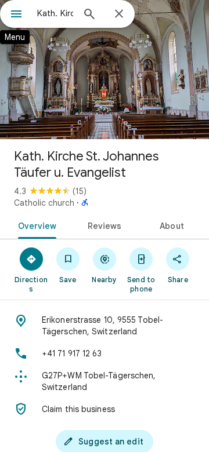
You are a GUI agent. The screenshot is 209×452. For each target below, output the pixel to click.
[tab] (34, 225)
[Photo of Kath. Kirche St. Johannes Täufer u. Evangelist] (104, 69)
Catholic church (44, 203)
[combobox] (55, 13)
